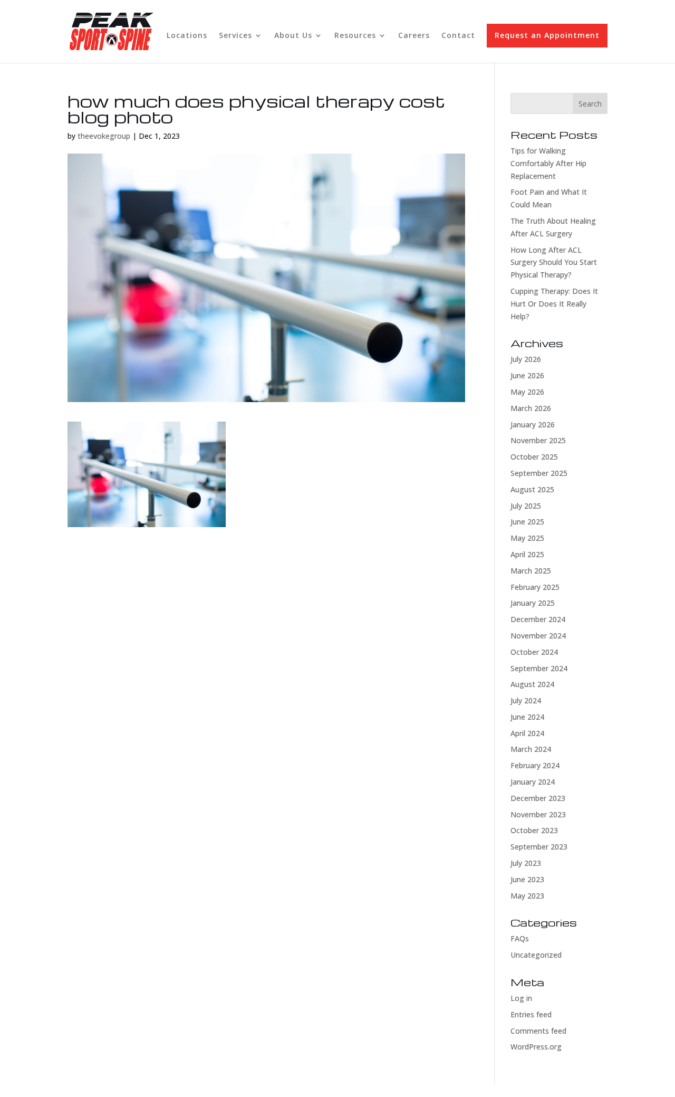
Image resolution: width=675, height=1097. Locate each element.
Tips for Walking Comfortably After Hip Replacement (548, 163)
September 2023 (538, 847)
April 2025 (527, 554)
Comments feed (538, 1031)
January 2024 (532, 782)
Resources (355, 36)
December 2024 (537, 619)
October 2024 (534, 652)
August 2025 (532, 489)
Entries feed (531, 1014)
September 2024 (538, 668)
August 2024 (532, 684)
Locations (187, 36)
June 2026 (527, 375)
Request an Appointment (547, 35)
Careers (414, 36)
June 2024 (527, 717)
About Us (293, 36)
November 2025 (538, 440)
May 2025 (527, 538)
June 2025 (527, 522)
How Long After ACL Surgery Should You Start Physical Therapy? (553, 262)
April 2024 (527, 733)
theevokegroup (104, 136)
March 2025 (530, 571)
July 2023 (525, 863)
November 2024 (538, 636)
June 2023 (527, 879)
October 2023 (534, 830)
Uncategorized (536, 955)
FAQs (519, 938)
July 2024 (525, 700)
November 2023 (538, 814)
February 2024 (535, 765)
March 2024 (530, 749)
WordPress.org (536, 1047)
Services (235, 36)
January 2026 (532, 424)
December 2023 (537, 798)
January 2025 (532, 603)
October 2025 (534, 457)
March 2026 (530, 408)
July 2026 (525, 359)
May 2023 (527, 896)
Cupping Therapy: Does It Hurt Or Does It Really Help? (554, 303)
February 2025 (535, 587)
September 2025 (538, 473)
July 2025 (525, 506)
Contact (458, 36)
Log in (521, 998)
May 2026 (527, 392)
